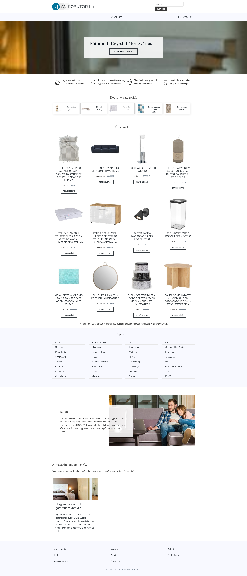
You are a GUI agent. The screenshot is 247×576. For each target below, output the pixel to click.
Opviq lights (60, 376)
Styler (94, 371)
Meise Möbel (61, 352)
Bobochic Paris (99, 352)
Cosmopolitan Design (175, 347)
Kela (167, 342)
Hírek (55, 555)
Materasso (97, 347)
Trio (167, 371)
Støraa (132, 376)
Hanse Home (98, 367)
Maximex (96, 376)
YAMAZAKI (60, 357)
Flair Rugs (170, 352)
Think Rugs (134, 367)
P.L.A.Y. (132, 357)
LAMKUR (133, 371)
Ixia (167, 362)
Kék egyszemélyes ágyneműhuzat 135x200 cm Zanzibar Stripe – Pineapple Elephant (69, 174)
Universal (59, 347)
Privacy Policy (185, 17)
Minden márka (59, 549)
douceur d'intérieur (173, 367)
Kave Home (134, 347)
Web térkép (116, 17)
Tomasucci (170, 357)
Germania (59, 367)
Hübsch (95, 357)
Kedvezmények (60, 561)
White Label (134, 352)
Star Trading (134, 362)
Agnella (58, 362)
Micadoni (59, 371)
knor (131, 342)
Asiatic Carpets (99, 342)
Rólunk (171, 549)
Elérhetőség (173, 555)
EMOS (168, 376)
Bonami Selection (100, 362)
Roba (57, 342)
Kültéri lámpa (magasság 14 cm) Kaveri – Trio (142, 236)
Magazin (114, 549)
